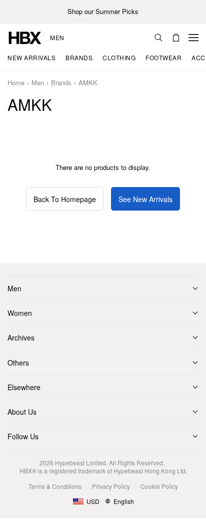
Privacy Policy (111, 486)
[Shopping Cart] (176, 38)
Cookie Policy (159, 486)
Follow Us (23, 436)
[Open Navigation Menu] (193, 38)
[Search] (159, 38)
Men (57, 38)
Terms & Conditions (55, 486)
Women (20, 313)
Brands (61, 83)
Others (18, 363)
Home (16, 83)
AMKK (88, 83)
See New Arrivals (145, 199)
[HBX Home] (25, 37)
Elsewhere (24, 387)
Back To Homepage (65, 199)
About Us (22, 412)
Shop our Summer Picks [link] (103, 12)
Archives (21, 337)
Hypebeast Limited (80, 462)
